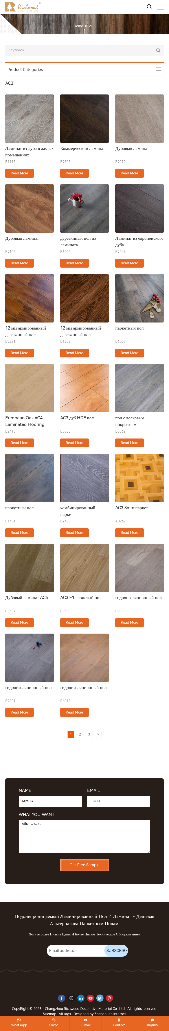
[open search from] (149, 6)
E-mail (86, 1025)
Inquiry (152, 1025)
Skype (54, 1025)
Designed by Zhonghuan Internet (99, 1014)
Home (78, 26)
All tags (65, 1014)
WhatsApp (19, 1025)
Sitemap (49, 1014)
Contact (119, 1025)
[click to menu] (160, 7)
